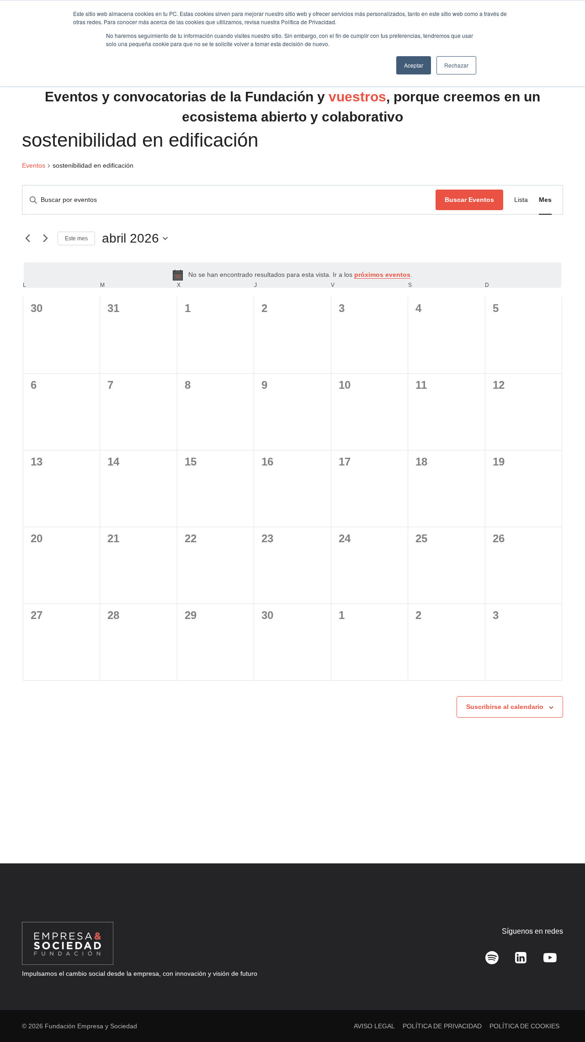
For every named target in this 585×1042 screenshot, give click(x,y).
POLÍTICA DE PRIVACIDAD (442, 1026)
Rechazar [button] (456, 65)
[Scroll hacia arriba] (564, 1014)
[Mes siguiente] (45, 238)
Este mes (76, 238)
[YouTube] (550, 958)
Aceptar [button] (413, 65)
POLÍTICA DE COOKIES (524, 1026)
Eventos (33, 165)
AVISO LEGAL (374, 1026)
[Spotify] (492, 958)
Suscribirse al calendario (504, 706)
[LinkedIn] (521, 958)
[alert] (292, 275)
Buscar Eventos (469, 199)
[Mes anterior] (27, 238)
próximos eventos (382, 274)
